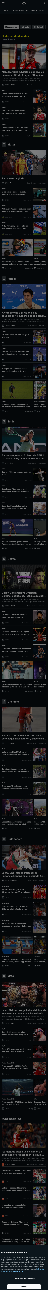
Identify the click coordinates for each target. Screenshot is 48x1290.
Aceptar (24, 1286)
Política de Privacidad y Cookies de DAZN (22, 1270)
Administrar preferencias (24, 1278)
